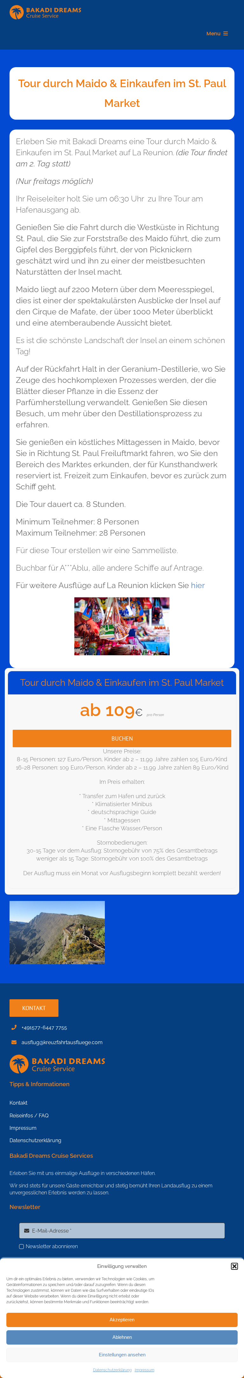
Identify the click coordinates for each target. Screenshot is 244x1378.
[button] (234, 1266)
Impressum (144, 1370)
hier (198, 585)
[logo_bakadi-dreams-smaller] (45, 7)
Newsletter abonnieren (52, 1246)
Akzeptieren (122, 1319)
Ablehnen (122, 1337)
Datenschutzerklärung (112, 1370)
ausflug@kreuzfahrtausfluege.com (62, 1042)
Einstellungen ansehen (122, 1354)
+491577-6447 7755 (44, 1027)
